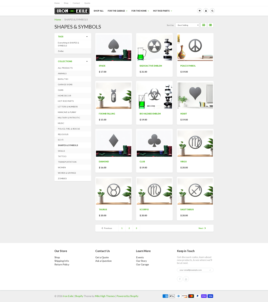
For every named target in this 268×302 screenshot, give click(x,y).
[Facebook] (180, 279)
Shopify (79, 296)
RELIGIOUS (63, 134)
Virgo (183, 161)
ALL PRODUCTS (65, 68)
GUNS (60, 90)
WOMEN (62, 167)
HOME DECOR (64, 95)
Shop (66, 3)
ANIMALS (62, 73)
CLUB (142, 161)
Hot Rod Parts (161, 11)
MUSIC (61, 123)
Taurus (103, 209)
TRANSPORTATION (67, 162)
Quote (87, 3)
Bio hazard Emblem (150, 114)
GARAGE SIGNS (65, 84)
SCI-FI (61, 140)
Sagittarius (187, 209)
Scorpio (144, 209)
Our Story (141, 260)
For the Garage (116, 11)
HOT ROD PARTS (66, 101)
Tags (60, 36)
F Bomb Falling (107, 114)
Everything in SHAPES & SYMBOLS (68, 44)
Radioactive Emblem (151, 66)
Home (57, 3)
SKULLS (61, 151)
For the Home (139, 11)
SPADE (102, 66)
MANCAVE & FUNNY (67, 112)
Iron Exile (68, 296)
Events (140, 257)
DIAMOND (104, 161)
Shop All (99, 11)
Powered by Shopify (127, 296)
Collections (65, 61)
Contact (76, 3)
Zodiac (61, 51)
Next (201, 228)
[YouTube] (186, 279)
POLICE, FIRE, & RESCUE (69, 129)
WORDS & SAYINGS (67, 173)
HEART (183, 114)
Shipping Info (61, 260)
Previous (108, 228)
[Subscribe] (210, 270)
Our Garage (142, 264)
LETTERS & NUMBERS (68, 106)
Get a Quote (102, 257)
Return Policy (61, 264)
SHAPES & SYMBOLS (68, 145)
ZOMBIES (62, 178)
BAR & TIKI (63, 79)
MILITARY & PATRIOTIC (69, 117)
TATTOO (62, 156)
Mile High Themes (105, 296)
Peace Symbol (188, 66)
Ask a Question (103, 260)
